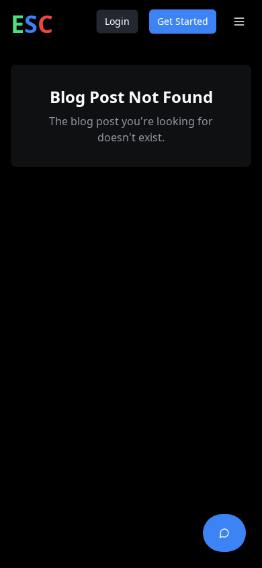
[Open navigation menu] (239, 21)
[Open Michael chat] (224, 533)
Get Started (182, 21)
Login (117, 21)
